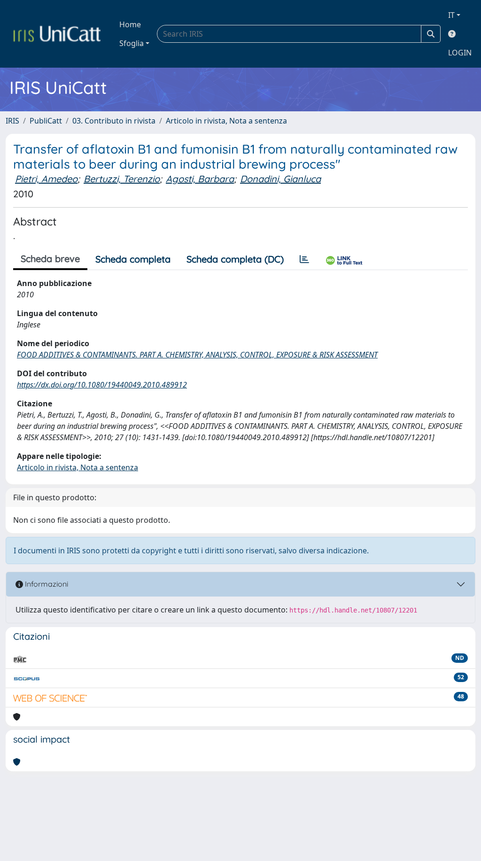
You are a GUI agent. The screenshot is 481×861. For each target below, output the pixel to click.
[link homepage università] (57, 34)
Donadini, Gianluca (280, 179)
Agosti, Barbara (200, 179)
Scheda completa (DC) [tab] (235, 259)
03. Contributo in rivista (113, 121)
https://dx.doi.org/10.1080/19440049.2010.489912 (102, 385)
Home (130, 24)
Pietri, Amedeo (46, 179)
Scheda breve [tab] (50, 258)
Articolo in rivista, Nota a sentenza (226, 121)
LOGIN (460, 52)
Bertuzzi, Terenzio (122, 179)
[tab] (304, 259)
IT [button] (451, 15)
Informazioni (45, 584)
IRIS (12, 121)
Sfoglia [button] (131, 43)
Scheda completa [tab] (133, 259)
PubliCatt (46, 121)
